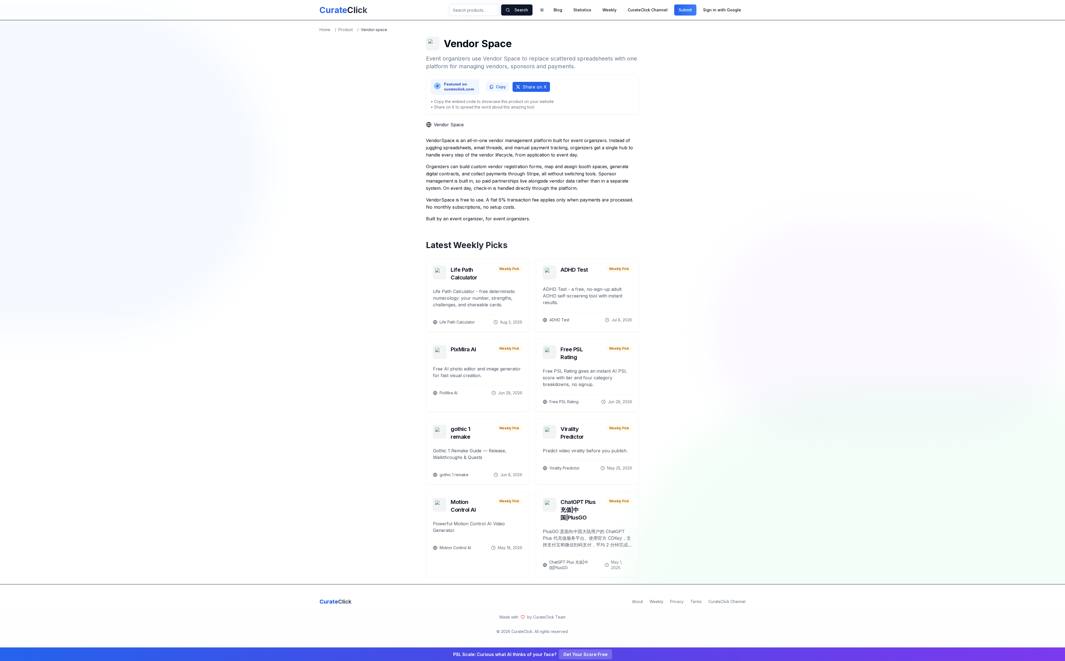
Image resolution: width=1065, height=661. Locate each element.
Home (325, 29)
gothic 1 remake (460, 433)
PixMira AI (463, 349)
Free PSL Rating (572, 353)
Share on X (535, 87)
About (637, 601)
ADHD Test (574, 269)
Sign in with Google (722, 9)
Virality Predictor (572, 433)
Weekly (609, 9)
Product (345, 29)
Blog (558, 9)
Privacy (677, 601)
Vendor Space (449, 124)
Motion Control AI (463, 506)
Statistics (582, 9)
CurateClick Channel (648, 9)
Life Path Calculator (464, 273)
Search (521, 9)
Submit (685, 9)
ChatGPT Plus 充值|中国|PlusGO (578, 510)
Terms (696, 601)
